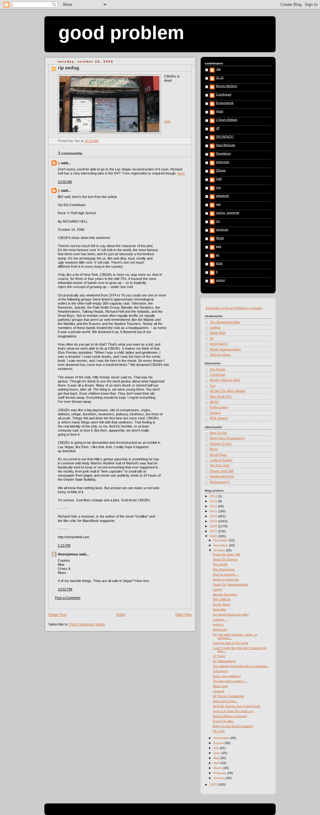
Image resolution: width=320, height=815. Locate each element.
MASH (214, 401)
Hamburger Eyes (222, 476)
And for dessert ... (226, 574)
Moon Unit (220, 686)
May (216, 758)
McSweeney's (219, 481)
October (219, 550)
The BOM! (220, 564)
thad (219, 263)
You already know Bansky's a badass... (241, 666)
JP (218, 128)
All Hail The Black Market (227, 390)
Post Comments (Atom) (87, 624)
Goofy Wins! (221, 604)
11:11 (220, 77)
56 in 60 (219, 731)
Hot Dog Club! (220, 465)
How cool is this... (225, 701)
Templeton (223, 153)
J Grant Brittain (227, 119)
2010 (214, 516)
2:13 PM (64, 545)
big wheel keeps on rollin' (231, 614)
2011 (214, 511)
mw (218, 204)
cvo (218, 187)
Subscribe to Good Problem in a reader (234, 308)
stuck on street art (226, 579)
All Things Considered (228, 696)
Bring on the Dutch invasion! (233, 726)
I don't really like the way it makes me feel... (239, 649)
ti (59, 163)
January (219, 778)
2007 (214, 531)
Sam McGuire (225, 145)
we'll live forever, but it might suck (236, 706)
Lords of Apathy (221, 460)
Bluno (214, 449)
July (216, 748)
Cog (213, 385)
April (217, 763)
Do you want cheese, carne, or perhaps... (235, 636)
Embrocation (219, 407)
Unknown (222, 162)
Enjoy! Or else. (223, 721)
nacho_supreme (227, 212)
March (218, 768)
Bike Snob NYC (221, 396)
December (221, 540)
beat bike (219, 609)
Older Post (183, 614)
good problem (121, 32)
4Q (212, 338)
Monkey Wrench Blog (225, 380)
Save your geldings (227, 676)
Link (167, 121)
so (217, 254)
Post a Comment (67, 598)
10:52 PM (65, 589)
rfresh (220, 238)
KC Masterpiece (224, 661)
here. (181, 173)
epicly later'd (219, 343)
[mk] (219, 178)
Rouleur (215, 412)
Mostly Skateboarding (225, 349)
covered (218, 691)
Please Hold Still (221, 471)
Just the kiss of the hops (230, 643)
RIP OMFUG (68, 67)
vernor (220, 280)
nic (218, 221)
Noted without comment (230, 716)
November (221, 545)
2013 (214, 501)
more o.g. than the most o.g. (233, 711)
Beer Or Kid (218, 432)
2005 (214, 784)
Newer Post (57, 614)
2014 (214, 496)
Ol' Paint (219, 656)
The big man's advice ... (230, 681)
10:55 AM (65, 182)
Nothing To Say (221, 443)
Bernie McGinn (226, 86)
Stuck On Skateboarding (230, 584)
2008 (214, 526)
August (219, 743)
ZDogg (221, 170)
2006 (214, 536)
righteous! (220, 629)
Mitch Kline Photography (227, 438)
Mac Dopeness (223, 569)
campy (217, 589)
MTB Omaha (219, 418)
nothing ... (220, 619)
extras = (218, 624)
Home (120, 614)
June (217, 753)
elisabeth (222, 195)
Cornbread (223, 94)
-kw (218, 69)
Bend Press (218, 454)
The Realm (217, 369)
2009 (214, 521)
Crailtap (215, 327)
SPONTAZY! (225, 136)
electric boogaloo (225, 594)
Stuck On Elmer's (225, 559)
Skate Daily (218, 332)
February (220, 773)
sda (218, 246)
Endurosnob (225, 102)
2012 (214, 506)
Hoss (219, 111)
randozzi (222, 229)
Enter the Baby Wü (226, 554)
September (221, 738)
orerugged (220, 671)
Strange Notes (220, 354)
